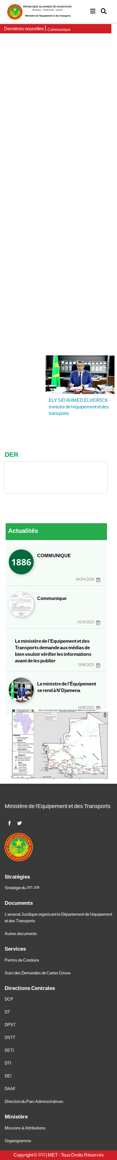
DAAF (10, 1089)
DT (7, 1012)
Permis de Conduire (22, 960)
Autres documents (21, 934)
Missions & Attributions (25, 1128)
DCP (9, 999)
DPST (10, 1025)
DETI (9, 1050)
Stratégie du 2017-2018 (22, 888)
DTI (8, 1063)
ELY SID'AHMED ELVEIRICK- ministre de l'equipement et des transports (79, 407)
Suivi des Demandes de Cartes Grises (38, 973)
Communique (59, 30)
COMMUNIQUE (54, 555)
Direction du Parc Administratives (34, 1101)
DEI (8, 1076)
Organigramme (18, 1141)
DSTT (10, 1038)
